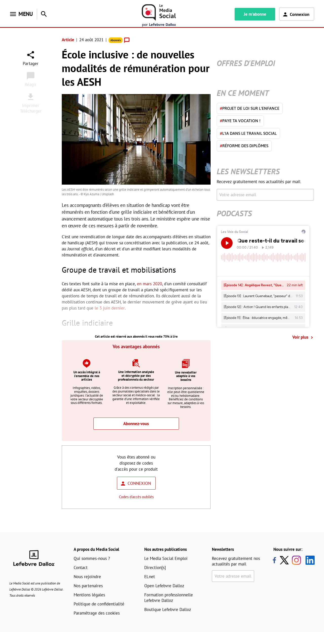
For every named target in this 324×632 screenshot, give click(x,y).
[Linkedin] (308, 560)
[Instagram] (296, 560)
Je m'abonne (255, 14)
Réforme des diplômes (244, 145)
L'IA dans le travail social (248, 133)
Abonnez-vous (136, 423)
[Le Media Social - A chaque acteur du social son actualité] (159, 15)
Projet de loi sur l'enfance (249, 108)
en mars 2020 (149, 284)
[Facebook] (274, 560)
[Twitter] (285, 560)
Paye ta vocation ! (240, 120)
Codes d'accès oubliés (136, 496)
